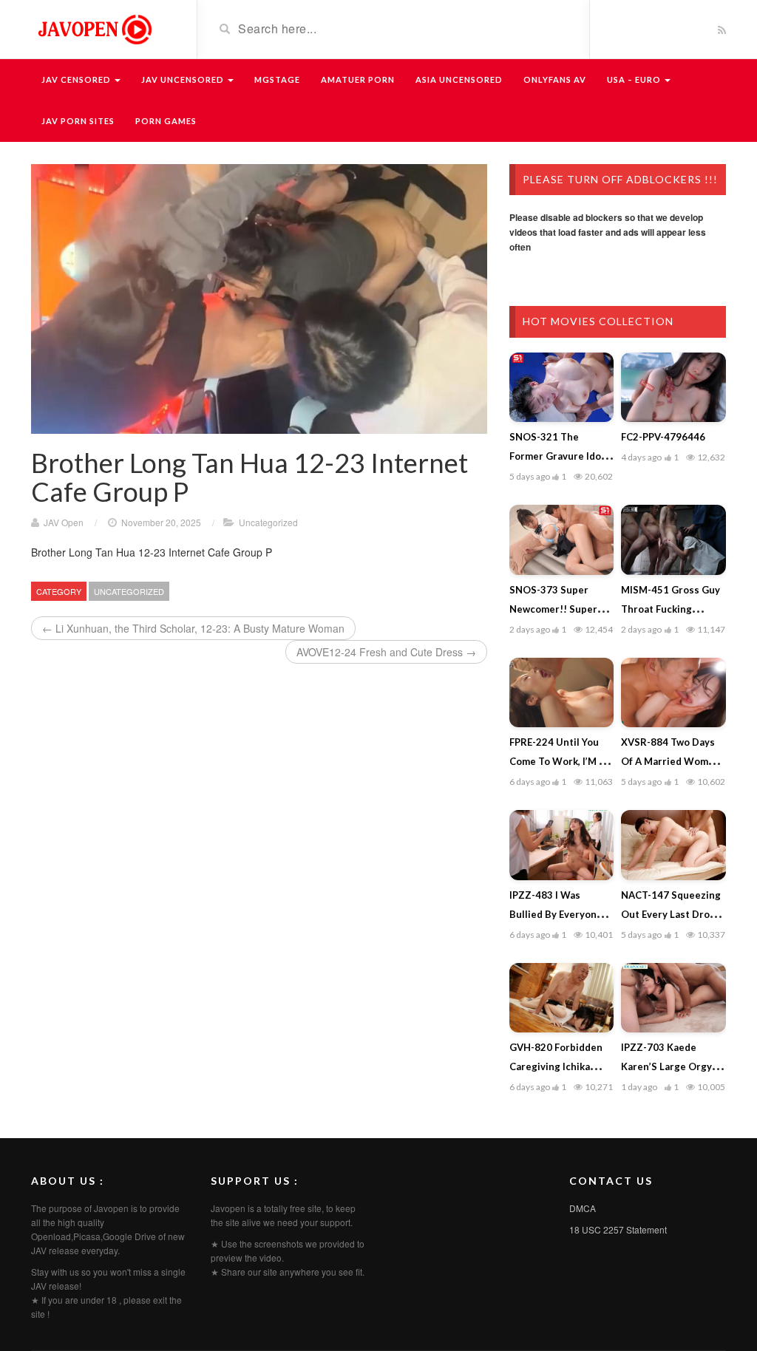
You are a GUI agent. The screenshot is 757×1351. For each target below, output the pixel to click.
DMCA (582, 1208)
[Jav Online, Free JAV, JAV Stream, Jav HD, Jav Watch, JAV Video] (94, 28)
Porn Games (166, 121)
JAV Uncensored (183, 79)
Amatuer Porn (358, 79)
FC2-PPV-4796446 (663, 437)
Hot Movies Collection (598, 321)
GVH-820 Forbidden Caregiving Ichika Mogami (555, 1066)
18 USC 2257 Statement (618, 1229)
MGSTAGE (277, 79)
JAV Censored (77, 79)
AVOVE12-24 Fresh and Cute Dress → (386, 651)
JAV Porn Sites (78, 121)
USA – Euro (635, 79)
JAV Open (64, 522)
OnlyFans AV (554, 79)
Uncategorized (268, 522)
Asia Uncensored (459, 79)
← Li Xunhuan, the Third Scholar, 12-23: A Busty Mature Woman (193, 628)
